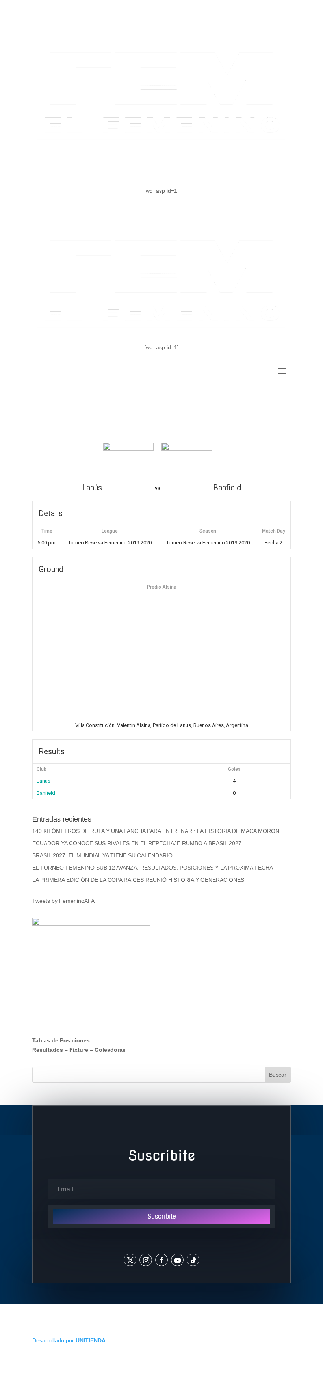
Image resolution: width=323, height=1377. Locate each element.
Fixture (78, 1050)
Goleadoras (110, 1050)
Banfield (46, 793)
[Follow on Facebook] (161, 1260)
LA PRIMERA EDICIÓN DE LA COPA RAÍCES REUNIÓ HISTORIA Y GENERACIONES (138, 880)
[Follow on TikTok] (193, 1260)
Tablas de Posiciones (61, 1040)
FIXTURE (171, 164)
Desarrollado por (69, 1340)
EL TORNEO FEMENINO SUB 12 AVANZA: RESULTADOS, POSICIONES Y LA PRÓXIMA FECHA (152, 868)
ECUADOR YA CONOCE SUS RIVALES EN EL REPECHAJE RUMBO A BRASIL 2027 (136, 843)
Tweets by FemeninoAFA (63, 901)
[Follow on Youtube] (177, 1260)
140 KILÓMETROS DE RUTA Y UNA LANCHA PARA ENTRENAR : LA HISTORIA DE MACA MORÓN (155, 831)
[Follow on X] (130, 1260)
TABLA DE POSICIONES (90, 164)
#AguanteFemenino (243, 164)
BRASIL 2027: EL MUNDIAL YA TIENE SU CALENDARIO (102, 855)
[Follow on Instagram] (145, 1260)
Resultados (47, 1050)
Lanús (43, 781)
